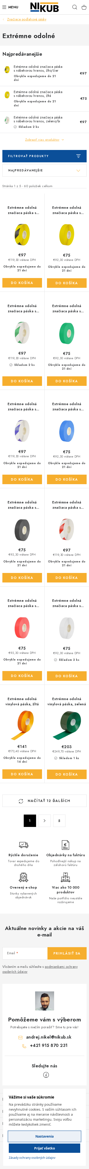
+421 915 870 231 (49, 1045)
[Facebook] (46, 1075)
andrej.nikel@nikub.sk (49, 1037)
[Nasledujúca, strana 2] (44, 821)
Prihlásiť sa (67, 953)
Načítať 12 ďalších (48, 800)
